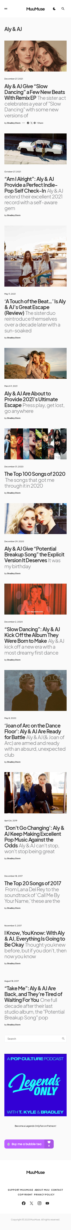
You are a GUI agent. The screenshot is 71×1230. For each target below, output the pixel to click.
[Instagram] (39, 1203)
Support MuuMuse (20, 1190)
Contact (57, 1190)
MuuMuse (35, 8)
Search (63, 1039)
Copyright (25, 1194)
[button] (5, 8)
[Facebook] (23, 1203)
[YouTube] (47, 1203)
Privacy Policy (44, 1194)
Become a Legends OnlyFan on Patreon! (35, 1126)
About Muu (42, 1190)
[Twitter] (31, 1203)
